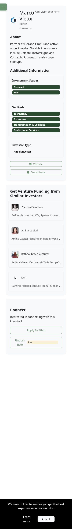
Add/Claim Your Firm (47, 11)
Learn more (27, 519)
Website (38, 164)
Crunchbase (38, 172)
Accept (46, 519)
